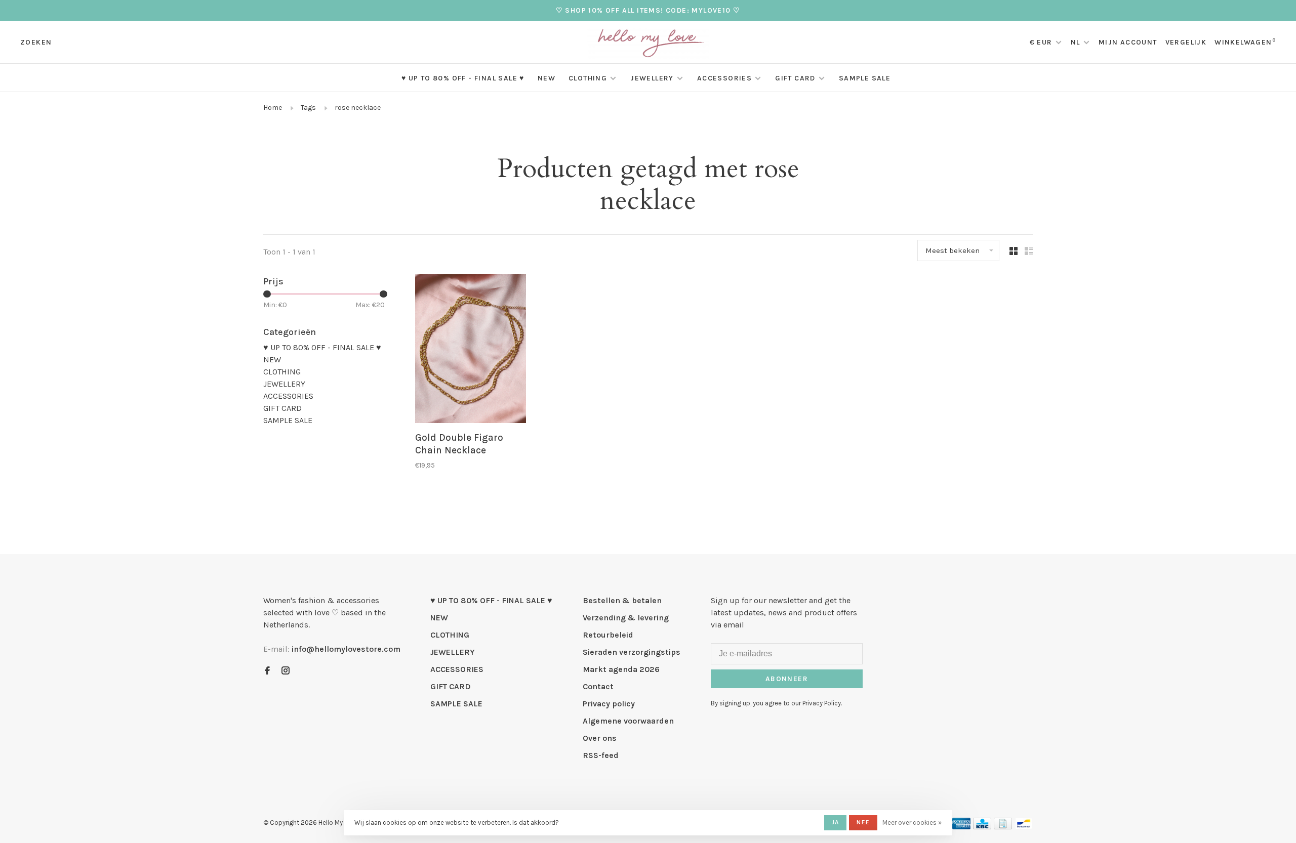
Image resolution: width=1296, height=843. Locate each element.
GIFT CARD (795, 78)
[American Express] (961, 826)
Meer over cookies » (912, 822)
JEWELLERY (652, 78)
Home (272, 107)
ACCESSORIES (724, 78)
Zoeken (36, 42)
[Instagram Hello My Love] (285, 671)
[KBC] (982, 826)
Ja (835, 822)
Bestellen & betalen (622, 600)
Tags (308, 107)
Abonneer (786, 679)
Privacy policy (609, 703)
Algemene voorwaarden (628, 721)
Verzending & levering (626, 617)
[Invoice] (1003, 826)
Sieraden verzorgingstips (631, 652)
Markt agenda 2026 (621, 669)
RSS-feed (601, 755)
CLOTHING (588, 78)
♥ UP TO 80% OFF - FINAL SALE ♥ (462, 78)
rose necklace (358, 107)
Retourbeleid (608, 635)
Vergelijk (1186, 42)
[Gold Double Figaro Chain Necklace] (470, 350)
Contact (598, 686)
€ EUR (1042, 42)
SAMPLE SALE (864, 78)
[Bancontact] (1024, 826)
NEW (546, 78)
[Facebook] (267, 671)
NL (1075, 42)
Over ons (600, 738)
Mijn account (1128, 42)
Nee (863, 822)
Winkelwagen (1245, 42)
